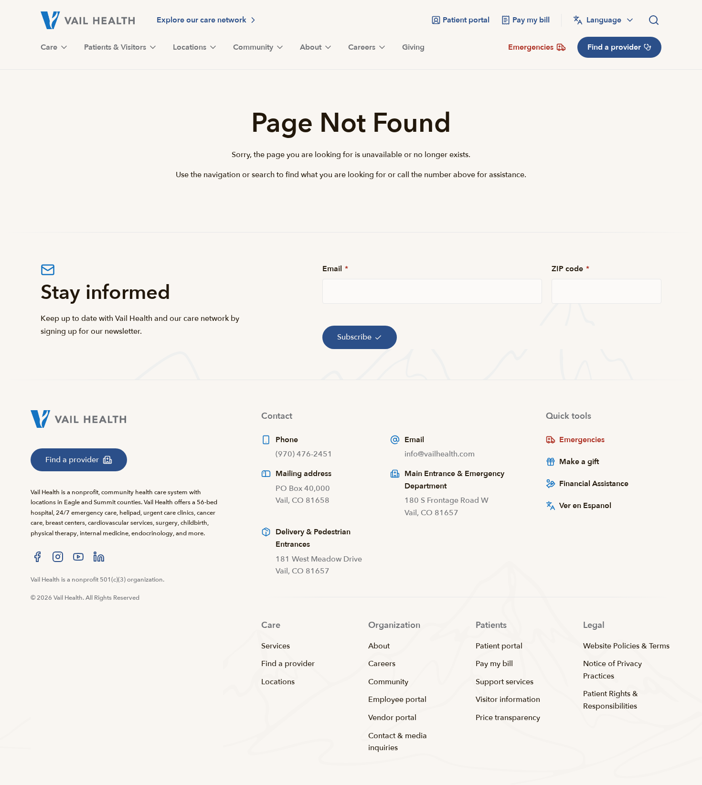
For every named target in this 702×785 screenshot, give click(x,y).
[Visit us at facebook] (37, 556)
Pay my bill (494, 663)
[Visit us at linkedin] (99, 556)
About (379, 646)
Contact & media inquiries (397, 742)
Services (275, 646)
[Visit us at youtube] (78, 556)
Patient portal (499, 646)
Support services (504, 682)
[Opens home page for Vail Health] (88, 20)
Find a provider (288, 663)
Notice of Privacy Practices (612, 669)
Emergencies (582, 440)
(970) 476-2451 (304, 454)
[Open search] (653, 20)
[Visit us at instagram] (57, 556)
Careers (381, 663)
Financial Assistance (593, 483)
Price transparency (508, 717)
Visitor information (508, 699)
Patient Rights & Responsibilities (610, 700)
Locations (278, 682)
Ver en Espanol (585, 505)
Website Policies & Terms (626, 646)
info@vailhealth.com (439, 454)
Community (388, 682)
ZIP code (570, 269)
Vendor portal (392, 717)
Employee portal (397, 699)
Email (335, 269)
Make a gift (579, 461)
